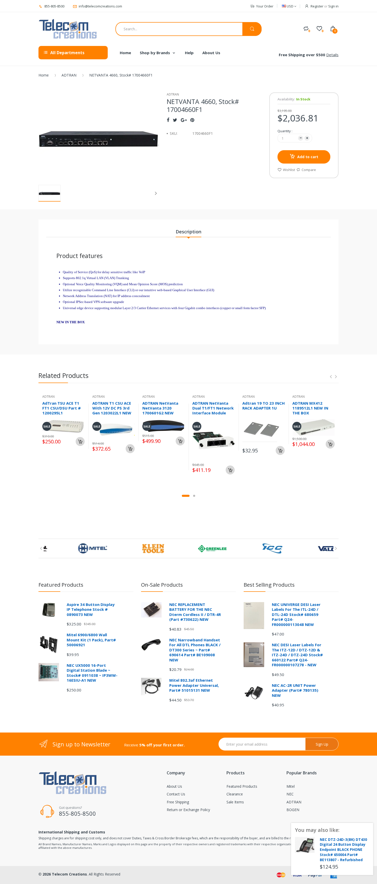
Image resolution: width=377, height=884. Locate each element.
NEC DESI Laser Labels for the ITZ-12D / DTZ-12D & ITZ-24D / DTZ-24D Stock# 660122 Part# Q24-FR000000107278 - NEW (297, 654)
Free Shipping (178, 802)
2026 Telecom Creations (65, 874)
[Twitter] (175, 119)
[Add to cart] (80, 441)
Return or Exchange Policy (188, 809)
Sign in (333, 6)
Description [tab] (188, 232)
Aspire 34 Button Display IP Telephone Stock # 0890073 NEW (91, 609)
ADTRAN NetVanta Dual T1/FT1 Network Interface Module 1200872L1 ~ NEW (213, 410)
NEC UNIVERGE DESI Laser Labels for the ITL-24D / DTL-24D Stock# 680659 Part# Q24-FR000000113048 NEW (296, 614)
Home (43, 75)
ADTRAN (69, 75)
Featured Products (241, 786)
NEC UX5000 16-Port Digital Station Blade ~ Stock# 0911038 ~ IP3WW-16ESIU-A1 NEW (92, 673)
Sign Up (322, 744)
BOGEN (292, 809)
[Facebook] (168, 119)
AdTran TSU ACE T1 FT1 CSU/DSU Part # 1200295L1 (61, 408)
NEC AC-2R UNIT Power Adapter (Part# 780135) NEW (295, 690)
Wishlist (289, 169)
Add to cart (307, 156)
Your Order (264, 6)
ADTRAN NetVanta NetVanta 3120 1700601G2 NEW (160, 408)
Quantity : (284, 131)
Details (332, 54)
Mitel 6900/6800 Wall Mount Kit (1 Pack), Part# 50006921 (91, 639)
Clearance (234, 794)
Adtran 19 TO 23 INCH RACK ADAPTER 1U (263, 406)
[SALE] (213, 440)
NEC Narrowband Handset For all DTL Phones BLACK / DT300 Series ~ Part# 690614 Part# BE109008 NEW (195, 649)
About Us (174, 786)
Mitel (290, 786)
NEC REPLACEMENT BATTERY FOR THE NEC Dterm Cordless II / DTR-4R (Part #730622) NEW (195, 612)
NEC (290, 794)
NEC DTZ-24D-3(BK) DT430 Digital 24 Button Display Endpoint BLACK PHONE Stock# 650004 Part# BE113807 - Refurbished (343, 849)
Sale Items (235, 802)
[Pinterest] (192, 119)
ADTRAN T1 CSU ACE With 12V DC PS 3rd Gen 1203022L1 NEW (111, 408)
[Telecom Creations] (67, 29)
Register (317, 6)
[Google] (184, 119)
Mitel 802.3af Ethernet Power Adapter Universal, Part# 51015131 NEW (194, 685)
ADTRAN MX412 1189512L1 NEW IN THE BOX (310, 408)
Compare (309, 169)
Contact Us (176, 794)
